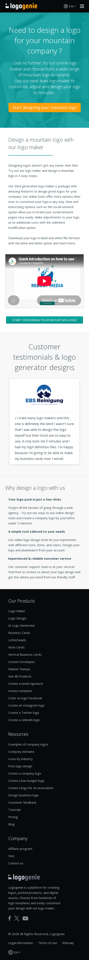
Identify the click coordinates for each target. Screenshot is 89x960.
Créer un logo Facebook (25, 698)
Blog (11, 824)
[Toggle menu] (80, 6)
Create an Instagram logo (26, 705)
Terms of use (47, 943)
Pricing (13, 817)
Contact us (15, 863)
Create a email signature (25, 683)
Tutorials (14, 810)
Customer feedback (22, 802)
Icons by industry (20, 759)
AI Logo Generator (21, 625)
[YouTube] (25, 918)
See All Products (19, 676)
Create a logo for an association (30, 788)
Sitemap (68, 943)
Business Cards (19, 633)
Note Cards (16, 647)
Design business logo (23, 795)
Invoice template (20, 691)
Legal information (20, 943)
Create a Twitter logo (23, 712)
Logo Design (17, 618)
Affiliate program (20, 849)
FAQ (11, 856)
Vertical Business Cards (25, 654)
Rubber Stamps (19, 669)
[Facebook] (9, 918)
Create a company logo (24, 773)
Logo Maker (16, 611)
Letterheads (17, 640)
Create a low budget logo (26, 780)
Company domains (21, 751)
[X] (16, 918)
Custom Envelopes (21, 662)
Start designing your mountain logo (45, 107)
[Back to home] (21, 6)
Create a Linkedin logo (24, 720)
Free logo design (20, 766)
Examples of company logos (28, 744)
